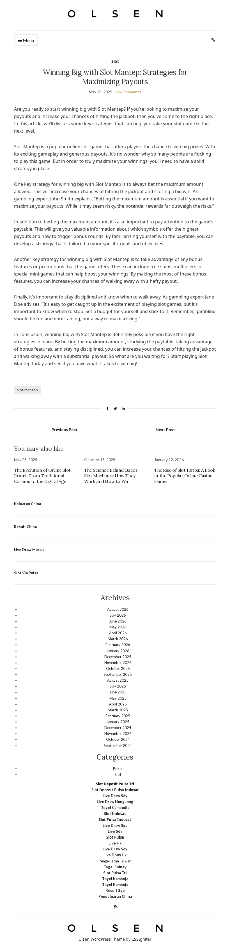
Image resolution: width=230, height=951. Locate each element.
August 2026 (117, 609)
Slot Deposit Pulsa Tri (115, 783)
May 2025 (118, 698)
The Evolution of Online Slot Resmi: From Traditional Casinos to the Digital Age (42, 475)
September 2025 (118, 674)
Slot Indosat (115, 813)
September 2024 (118, 745)
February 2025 (117, 716)
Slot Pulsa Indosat (115, 819)
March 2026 (118, 639)
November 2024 (118, 733)
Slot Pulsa (115, 837)
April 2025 (118, 704)
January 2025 (118, 721)
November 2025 (118, 662)
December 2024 (117, 727)
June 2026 (118, 621)
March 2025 (118, 710)
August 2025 (117, 680)
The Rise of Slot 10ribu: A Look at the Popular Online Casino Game (184, 475)
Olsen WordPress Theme (102, 939)
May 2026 (118, 627)
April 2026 (118, 633)
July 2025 (118, 686)
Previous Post (65, 429)
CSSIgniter (141, 939)
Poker (118, 768)
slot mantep (27, 389)
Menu (28, 40)
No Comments (128, 91)
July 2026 (118, 615)
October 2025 (118, 668)
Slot (115, 61)
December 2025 (117, 656)
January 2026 (118, 651)
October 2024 (118, 739)
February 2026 (117, 644)
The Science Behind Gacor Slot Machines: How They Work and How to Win (110, 475)
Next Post (165, 429)
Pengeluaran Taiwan (115, 861)
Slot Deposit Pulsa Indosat (115, 789)
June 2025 (118, 692)
